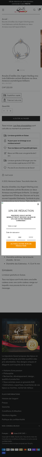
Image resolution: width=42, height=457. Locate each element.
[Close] (38, 204)
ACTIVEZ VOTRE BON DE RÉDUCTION (21, 245)
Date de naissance (12, 232)
